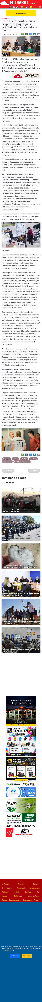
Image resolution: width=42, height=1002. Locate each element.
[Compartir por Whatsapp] (22, 34)
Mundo (4, 896)
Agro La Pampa (34, 896)
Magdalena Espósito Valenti (22, 462)
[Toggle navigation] (40, 7)
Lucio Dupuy (33, 459)
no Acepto (27, 956)
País (38, 892)
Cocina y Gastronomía (10, 900)
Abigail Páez (24, 459)
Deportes (36, 884)
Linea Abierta (35, 888)
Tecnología (21, 888)
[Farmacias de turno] (17, 7)
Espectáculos (7, 888)
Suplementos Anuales (31, 900)
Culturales (18, 896)
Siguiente (34, 470)
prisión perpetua (7, 462)
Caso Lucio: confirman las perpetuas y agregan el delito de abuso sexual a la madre (19, 25)
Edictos (28, 892)
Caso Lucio (15, 459)
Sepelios (21, 884)
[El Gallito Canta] (10, 7)
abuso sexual (6, 459)
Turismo (5, 892)
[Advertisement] (21, 675)
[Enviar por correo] (38, 34)
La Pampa (5, 884)
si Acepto (14, 956)
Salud (16, 892)
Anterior (8, 470)
